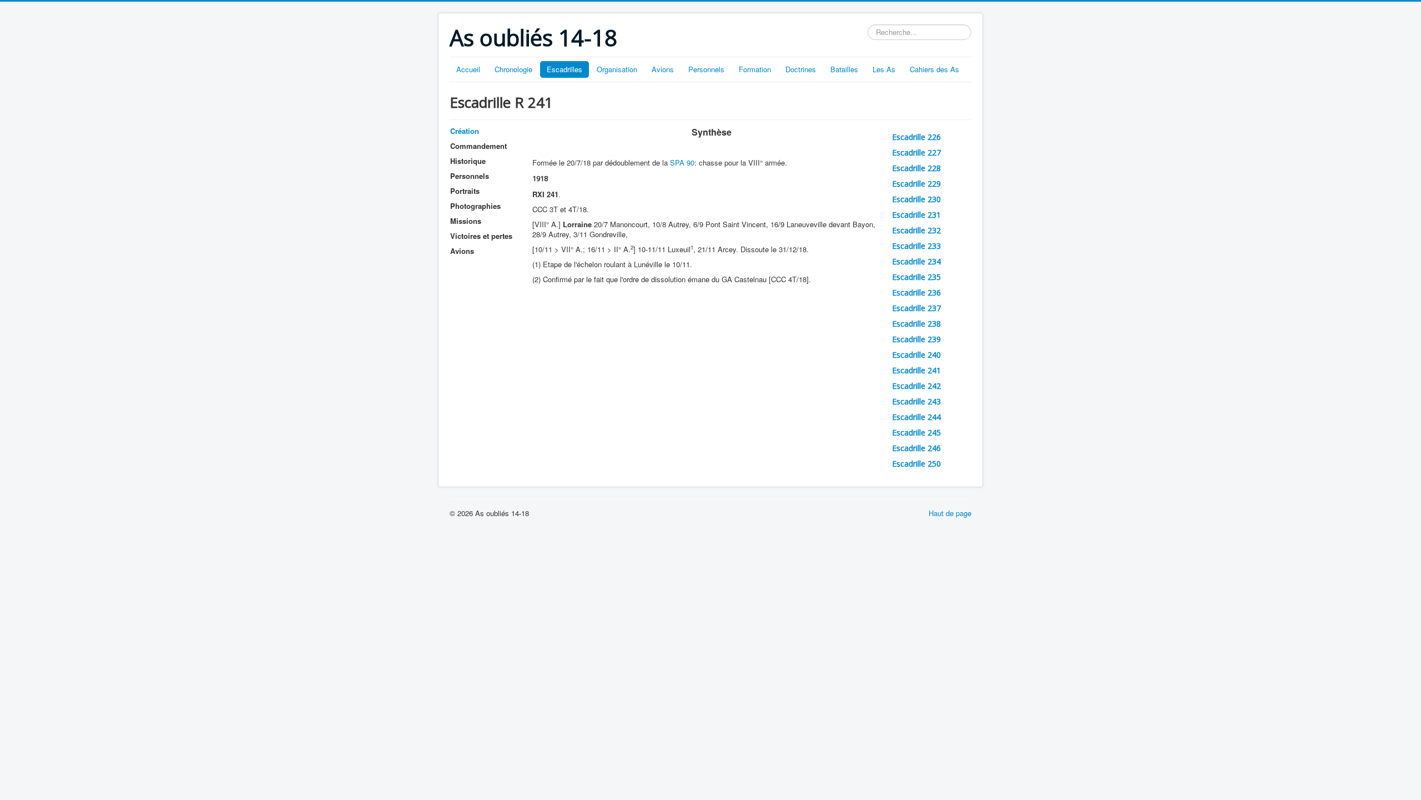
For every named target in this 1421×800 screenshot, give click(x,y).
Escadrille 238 (916, 323)
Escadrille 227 (916, 152)
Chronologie (513, 69)
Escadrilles (564, 69)
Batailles (844, 69)
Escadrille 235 (916, 277)
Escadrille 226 (916, 137)
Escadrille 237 (916, 308)
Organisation (617, 69)
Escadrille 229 (916, 183)
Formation (755, 69)
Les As (884, 69)
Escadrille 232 (916, 230)
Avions (663, 69)
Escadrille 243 (916, 401)
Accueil (468, 69)
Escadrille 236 (916, 292)
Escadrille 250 (916, 463)
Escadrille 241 (916, 370)
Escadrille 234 (916, 261)
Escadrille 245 (916, 432)
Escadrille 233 (916, 246)
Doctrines (800, 69)
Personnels (706, 69)
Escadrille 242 (916, 386)
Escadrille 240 (916, 354)
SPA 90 (682, 162)
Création (464, 131)
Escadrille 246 (916, 448)
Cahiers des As (934, 69)
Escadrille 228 (916, 168)
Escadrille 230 (916, 199)
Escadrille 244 (916, 417)
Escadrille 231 (916, 214)
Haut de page (950, 513)
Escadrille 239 (916, 339)
